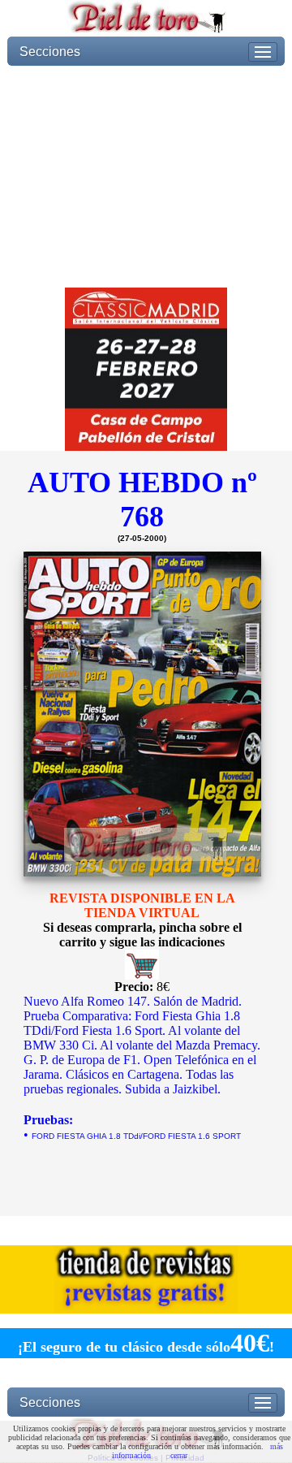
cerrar (178, 1455)
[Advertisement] (146, 177)
